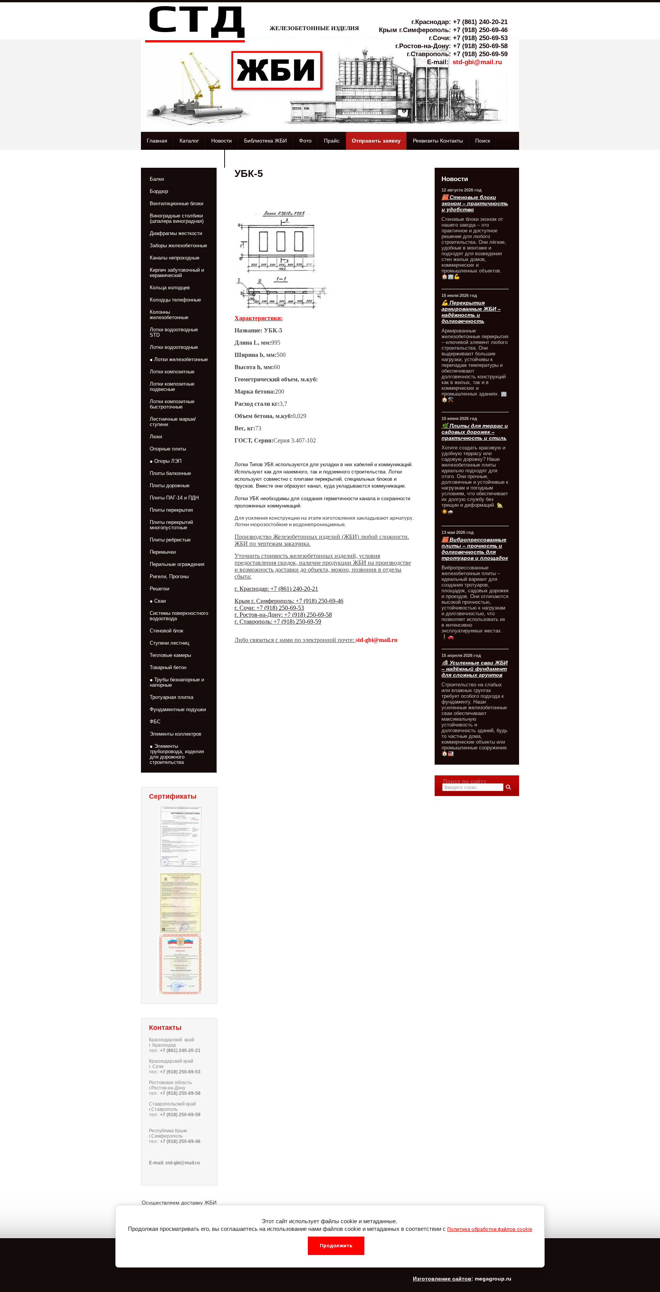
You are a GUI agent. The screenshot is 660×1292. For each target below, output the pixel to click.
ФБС (155, 722)
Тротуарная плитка (171, 697)
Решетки (159, 589)
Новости (221, 141)
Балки (157, 179)
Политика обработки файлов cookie (489, 1229)
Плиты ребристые (170, 540)
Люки (156, 436)
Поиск (482, 141)
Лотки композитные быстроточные (172, 404)
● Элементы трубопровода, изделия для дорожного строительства (177, 754)
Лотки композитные (172, 371)
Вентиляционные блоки (176, 203)
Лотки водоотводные (174, 347)
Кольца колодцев (170, 287)
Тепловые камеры (170, 655)
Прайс (332, 141)
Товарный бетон (168, 667)
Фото (305, 141)
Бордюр (159, 191)
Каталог (189, 141)
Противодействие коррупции (182, 159)
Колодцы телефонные (175, 300)
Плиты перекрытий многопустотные (171, 524)
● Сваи (158, 601)
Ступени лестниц (169, 643)
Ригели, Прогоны (169, 576)
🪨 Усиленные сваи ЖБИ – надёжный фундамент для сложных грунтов (475, 669)
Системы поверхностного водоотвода (179, 615)
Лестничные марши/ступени (173, 421)
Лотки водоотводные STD (174, 332)
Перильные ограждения (177, 564)
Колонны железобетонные (169, 314)
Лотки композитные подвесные (172, 386)
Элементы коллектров (175, 734)
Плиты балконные (170, 473)
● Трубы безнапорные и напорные (177, 682)
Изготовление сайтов (442, 1279)
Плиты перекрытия (171, 510)
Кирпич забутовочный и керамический (177, 272)
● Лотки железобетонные (179, 359)
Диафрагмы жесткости (176, 233)
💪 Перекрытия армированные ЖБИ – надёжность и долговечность (471, 312)
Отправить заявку (376, 141)
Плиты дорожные (169, 485)
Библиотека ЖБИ (265, 141)
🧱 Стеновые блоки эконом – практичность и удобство (475, 203)
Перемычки (163, 552)
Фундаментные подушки (178, 709)
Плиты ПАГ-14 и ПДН (174, 498)
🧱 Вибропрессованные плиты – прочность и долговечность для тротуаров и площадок (475, 549)
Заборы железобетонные (178, 245)
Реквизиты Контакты (438, 141)
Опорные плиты (168, 449)
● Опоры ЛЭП (165, 461)
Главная (157, 141)
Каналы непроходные (174, 258)
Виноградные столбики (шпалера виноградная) (177, 218)
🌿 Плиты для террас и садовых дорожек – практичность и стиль (475, 432)
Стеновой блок (166, 631)
